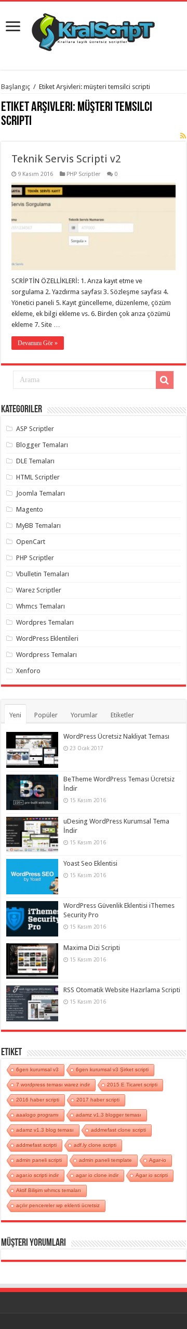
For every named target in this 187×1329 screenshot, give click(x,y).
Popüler (46, 715)
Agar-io (157, 1160)
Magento (29, 509)
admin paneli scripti (39, 1160)
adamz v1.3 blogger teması (108, 1115)
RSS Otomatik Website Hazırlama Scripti (121, 990)
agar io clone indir (97, 1175)
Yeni (15, 715)
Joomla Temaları (40, 493)
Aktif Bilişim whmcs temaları (48, 1190)
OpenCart (30, 542)
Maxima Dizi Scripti (91, 948)
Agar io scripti (152, 1175)
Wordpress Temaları (46, 655)
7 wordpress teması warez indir (53, 1084)
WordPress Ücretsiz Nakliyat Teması (116, 736)
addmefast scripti (36, 1145)
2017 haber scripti (97, 1100)
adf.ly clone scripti (95, 1145)
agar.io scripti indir (37, 1175)
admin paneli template (105, 1160)
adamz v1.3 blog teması (45, 1130)
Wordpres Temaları (45, 622)
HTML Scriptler (38, 477)
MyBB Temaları (38, 525)
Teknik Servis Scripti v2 (66, 159)
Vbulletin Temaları (42, 574)
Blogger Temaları (42, 445)
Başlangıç (15, 87)
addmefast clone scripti (118, 1130)
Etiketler (122, 715)
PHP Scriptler (83, 174)
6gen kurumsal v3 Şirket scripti (112, 1069)
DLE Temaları (35, 461)
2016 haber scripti (37, 1100)
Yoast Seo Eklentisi (90, 863)
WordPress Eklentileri (47, 638)
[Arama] (164, 380)
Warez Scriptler (38, 590)
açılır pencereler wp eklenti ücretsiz (58, 1205)
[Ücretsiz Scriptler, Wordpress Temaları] (93, 29)
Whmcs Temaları (40, 606)
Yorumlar (84, 715)
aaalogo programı (37, 1115)
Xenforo (28, 671)
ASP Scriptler (35, 429)
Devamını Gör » (38, 343)
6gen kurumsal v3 (37, 1069)
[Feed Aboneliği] (183, 136)
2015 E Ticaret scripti (132, 1084)
